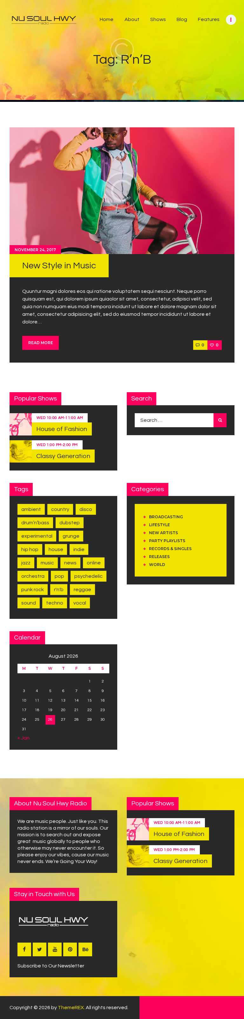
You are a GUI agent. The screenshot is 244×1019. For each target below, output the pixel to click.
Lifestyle (159, 524)
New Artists (163, 532)
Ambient (31, 509)
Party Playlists (167, 540)
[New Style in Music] (122, 191)
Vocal (79, 602)
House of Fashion (61, 429)
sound (28, 602)
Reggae (82, 589)
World (157, 564)
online (94, 562)
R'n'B (59, 589)
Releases (159, 556)
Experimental (36, 536)
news (70, 562)
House (56, 549)
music (47, 562)
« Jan (23, 737)
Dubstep (69, 522)
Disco (85, 509)
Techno (54, 602)
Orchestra (32, 576)
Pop (59, 576)
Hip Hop (29, 549)
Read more (40, 342)
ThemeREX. (71, 1007)
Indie (79, 549)
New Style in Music (59, 265)
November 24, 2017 (35, 249)
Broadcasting (166, 516)
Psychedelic (88, 576)
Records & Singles (170, 548)
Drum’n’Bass (35, 522)
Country (60, 509)
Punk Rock (32, 589)
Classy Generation (63, 456)
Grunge (71, 536)
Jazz (25, 562)
